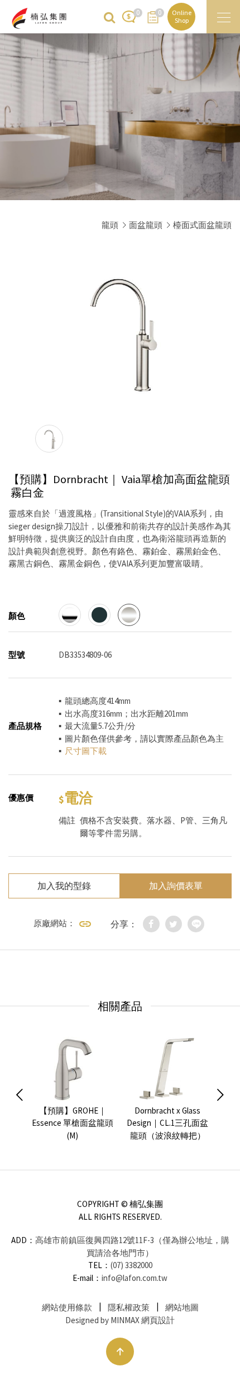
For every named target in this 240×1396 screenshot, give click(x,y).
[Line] (196, 924)
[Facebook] (151, 924)
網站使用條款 (67, 1307)
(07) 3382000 (131, 1265)
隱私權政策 (129, 1307)
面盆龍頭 (145, 225)
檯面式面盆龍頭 (202, 225)
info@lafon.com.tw (134, 1278)
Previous (19, 1095)
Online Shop (181, 16)
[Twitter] (173, 924)
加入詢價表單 (176, 885)
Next (220, 1095)
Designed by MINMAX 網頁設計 (120, 1320)
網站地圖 (182, 1307)
